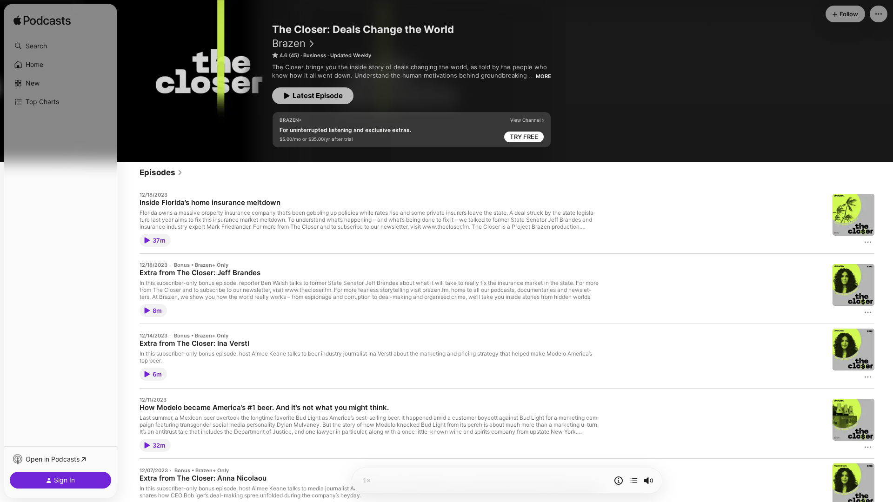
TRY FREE (524, 136)
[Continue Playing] (634, 480)
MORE (543, 76)
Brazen (289, 43)
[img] (42, 21)
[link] (161, 172)
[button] (60, 46)
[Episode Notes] (618, 480)
